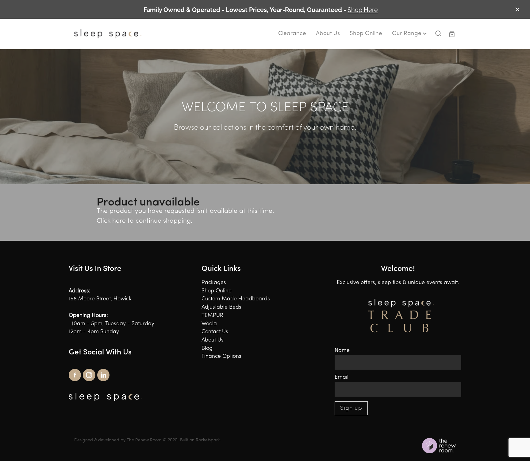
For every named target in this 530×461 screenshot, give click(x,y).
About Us (328, 34)
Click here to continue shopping (144, 221)
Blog (207, 348)
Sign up (351, 408)
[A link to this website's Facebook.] (75, 375)
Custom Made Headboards (236, 299)
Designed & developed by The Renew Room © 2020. (126, 440)
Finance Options (221, 356)
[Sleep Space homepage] (112, 33)
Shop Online (366, 34)
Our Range (407, 34)
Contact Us (215, 331)
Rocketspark (208, 440)
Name (342, 350)
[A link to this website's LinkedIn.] (103, 375)
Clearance (292, 34)
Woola (209, 323)
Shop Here (363, 9)
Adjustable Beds (221, 307)
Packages (214, 282)
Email (341, 377)
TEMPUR (212, 315)
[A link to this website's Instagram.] (89, 375)
